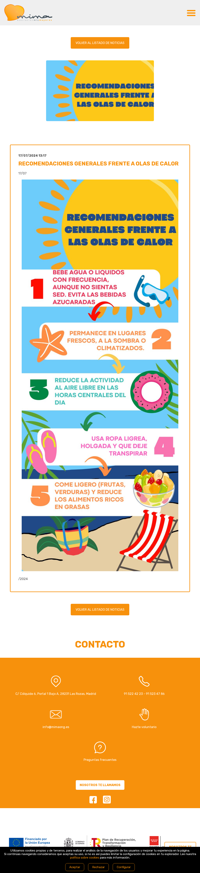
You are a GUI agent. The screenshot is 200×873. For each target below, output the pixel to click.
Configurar (124, 867)
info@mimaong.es (56, 727)
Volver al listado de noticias (100, 43)
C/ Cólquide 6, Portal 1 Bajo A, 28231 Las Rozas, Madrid (55, 694)
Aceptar (74, 867)
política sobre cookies (84, 857)
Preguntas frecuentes (100, 760)
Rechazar (98, 867)
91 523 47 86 (155, 694)
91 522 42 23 (133, 694)
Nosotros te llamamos (100, 785)
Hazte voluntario (144, 727)
